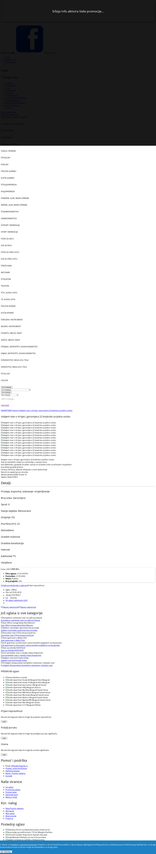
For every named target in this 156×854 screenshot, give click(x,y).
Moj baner (9, 811)
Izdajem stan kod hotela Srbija (14, 660)
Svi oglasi (9, 787)
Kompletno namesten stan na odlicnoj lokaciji (20, 620)
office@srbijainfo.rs (19, 766)
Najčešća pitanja (12, 771)
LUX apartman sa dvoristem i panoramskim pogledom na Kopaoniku (30, 645)
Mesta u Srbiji (11, 797)
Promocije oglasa (12, 789)
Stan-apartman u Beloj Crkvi (13, 640)
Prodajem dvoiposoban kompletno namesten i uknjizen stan (27, 665)
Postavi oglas (11, 792)
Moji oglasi (10, 813)
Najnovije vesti (11, 794)
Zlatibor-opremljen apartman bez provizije (19, 630)
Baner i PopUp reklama (15, 773)
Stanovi (15, 410)
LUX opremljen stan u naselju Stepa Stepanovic (21, 655)
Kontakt (8, 776)
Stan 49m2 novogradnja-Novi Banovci (17, 625)
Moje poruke (10, 816)
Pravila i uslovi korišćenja (16, 768)
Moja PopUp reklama (14, 808)
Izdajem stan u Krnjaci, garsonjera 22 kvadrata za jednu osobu (45, 410)
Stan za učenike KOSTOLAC (12, 650)
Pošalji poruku (7, 585)
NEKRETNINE (6, 410)
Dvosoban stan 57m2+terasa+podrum (17, 635)
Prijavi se (9, 818)
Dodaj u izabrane (20, 585)
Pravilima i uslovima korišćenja (23, 844)
